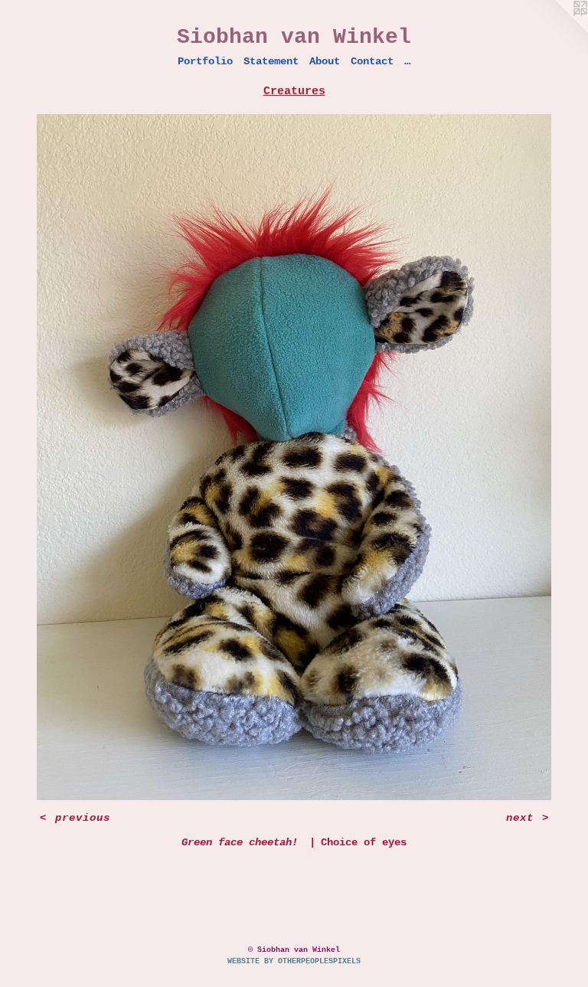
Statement (271, 61)
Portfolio (205, 61)
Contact (372, 61)
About (324, 61)
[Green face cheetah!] (294, 457)
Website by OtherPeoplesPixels (294, 961)
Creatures (294, 91)
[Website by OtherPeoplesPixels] (557, 30)
